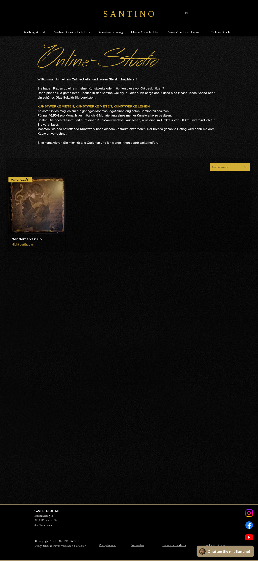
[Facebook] (249, 525)
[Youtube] (249, 537)
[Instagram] (249, 513)
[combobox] (230, 167)
